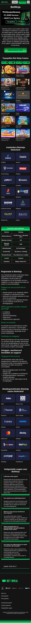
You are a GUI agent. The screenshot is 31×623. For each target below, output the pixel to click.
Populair (3, 62)
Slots (25, 62)
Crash (17, 62)
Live (11, 62)
